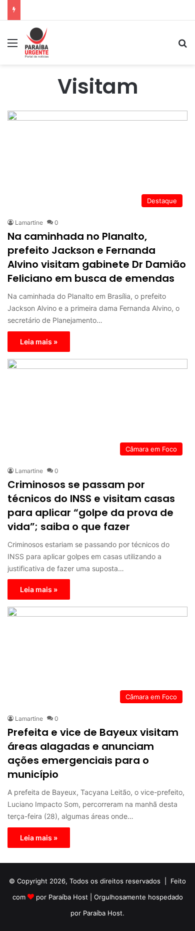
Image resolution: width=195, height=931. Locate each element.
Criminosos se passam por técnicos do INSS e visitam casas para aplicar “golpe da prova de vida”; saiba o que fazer (91, 506)
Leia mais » (39, 341)
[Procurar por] (183, 46)
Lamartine (29, 222)
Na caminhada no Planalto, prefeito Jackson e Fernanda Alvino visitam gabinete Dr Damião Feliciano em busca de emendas (97, 257)
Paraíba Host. (103, 913)
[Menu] (13, 46)
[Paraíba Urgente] (36, 43)
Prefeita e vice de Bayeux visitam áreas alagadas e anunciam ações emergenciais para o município (93, 753)
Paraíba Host (68, 897)
